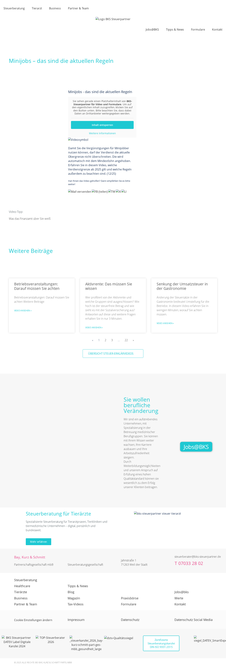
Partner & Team (78, 8)
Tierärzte (20, 592)
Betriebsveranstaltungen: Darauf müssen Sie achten (37, 286)
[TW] (112, 192)
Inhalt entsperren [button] (102, 125)
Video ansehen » (23, 310)
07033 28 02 (190, 563)
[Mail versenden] (80, 192)
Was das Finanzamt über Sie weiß (30, 219)
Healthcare (22, 586)
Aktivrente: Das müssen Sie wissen (108, 286)
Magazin (74, 598)
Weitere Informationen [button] (102, 133)
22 (126, 340)
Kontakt (217, 29)
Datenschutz (130, 620)
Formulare (198, 29)
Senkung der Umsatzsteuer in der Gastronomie (182, 286)
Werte (178, 598)
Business (55, 8)
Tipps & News (175, 29)
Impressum (76, 620)
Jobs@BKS (152, 29)
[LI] (124, 192)
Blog (71, 592)
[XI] (118, 192)
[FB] (100, 192)
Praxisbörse (129, 598)
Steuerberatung (14, 8)
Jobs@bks (181, 592)
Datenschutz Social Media (193, 620)
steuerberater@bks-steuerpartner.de (197, 557)
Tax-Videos (76, 604)
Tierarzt (37, 8)
